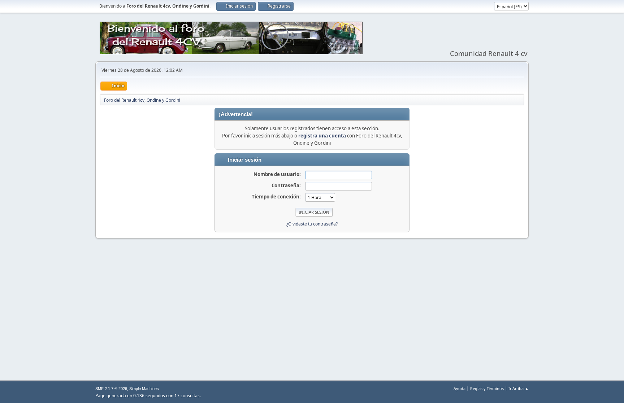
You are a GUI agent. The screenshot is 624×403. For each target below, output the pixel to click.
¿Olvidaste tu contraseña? (312, 224)
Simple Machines (144, 388)
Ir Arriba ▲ (518, 388)
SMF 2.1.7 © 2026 (111, 388)
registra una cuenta (322, 135)
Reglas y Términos (487, 388)
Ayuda (459, 388)
